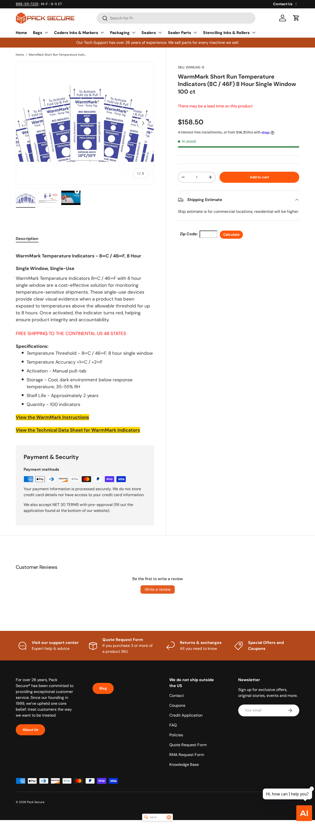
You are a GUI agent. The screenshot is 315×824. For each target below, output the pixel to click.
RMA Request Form (186, 754)
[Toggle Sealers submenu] (160, 32)
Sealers (149, 32)
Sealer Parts (179, 32)
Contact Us (283, 4)
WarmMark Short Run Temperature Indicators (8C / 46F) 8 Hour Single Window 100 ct (58, 55)
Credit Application (186, 715)
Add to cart (259, 177)
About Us (30, 729)
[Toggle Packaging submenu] (134, 32)
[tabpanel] (85, 341)
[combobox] (176, 18)
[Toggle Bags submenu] (46, 32)
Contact (176, 695)
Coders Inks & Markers (76, 32)
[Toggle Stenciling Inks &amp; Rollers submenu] (254, 32)
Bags (37, 32)
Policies (176, 735)
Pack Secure (35, 802)
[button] (296, 18)
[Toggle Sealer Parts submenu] (195, 32)
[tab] (27, 238)
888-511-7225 (27, 4)
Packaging (120, 32)
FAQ (173, 725)
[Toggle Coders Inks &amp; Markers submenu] (102, 32)
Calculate (231, 234)
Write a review (158, 589)
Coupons (177, 705)
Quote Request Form (188, 744)
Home (21, 32)
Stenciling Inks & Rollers (226, 32)
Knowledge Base (184, 764)
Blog (103, 688)
